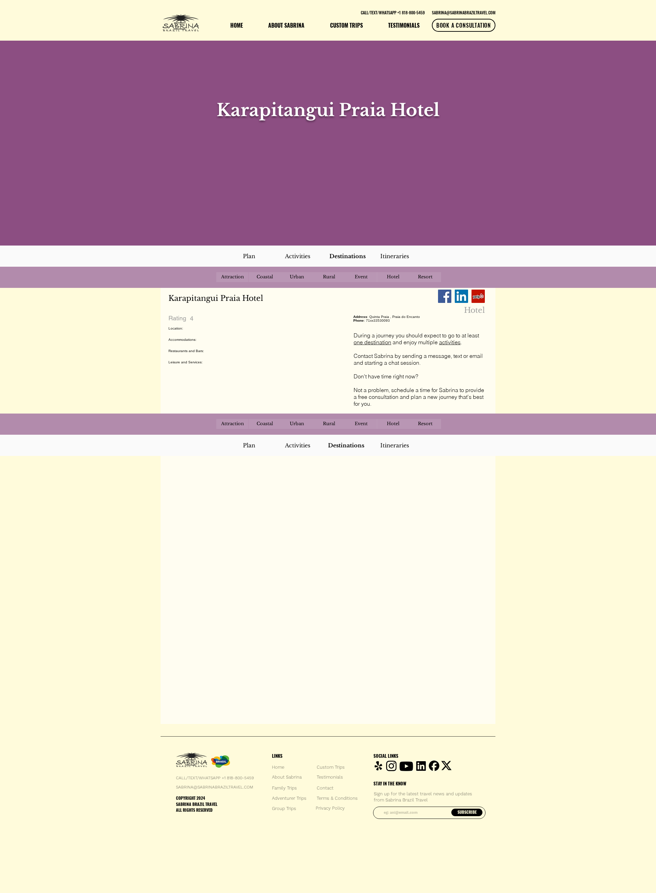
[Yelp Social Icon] (478, 296)
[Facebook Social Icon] (444, 296)
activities (450, 342)
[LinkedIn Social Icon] (461, 296)
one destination (372, 342)
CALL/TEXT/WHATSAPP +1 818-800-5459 (215, 778)
